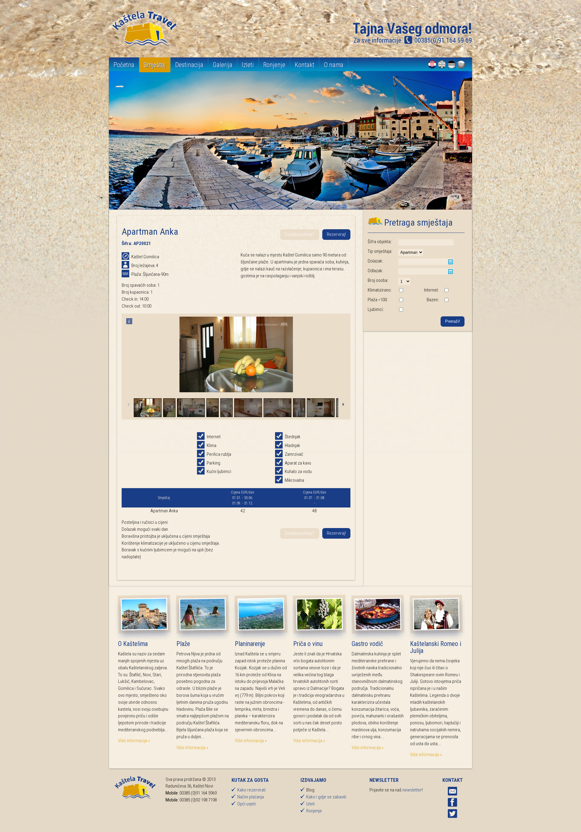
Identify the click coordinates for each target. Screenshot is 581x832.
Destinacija (189, 65)
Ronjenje (274, 65)
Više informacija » (134, 740)
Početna (123, 65)
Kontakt (304, 65)
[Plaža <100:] (401, 300)
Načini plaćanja (250, 797)
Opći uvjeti (246, 804)
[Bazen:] (446, 300)
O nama (333, 65)
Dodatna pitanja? (300, 234)
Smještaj (155, 65)
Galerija (222, 65)
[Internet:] (446, 290)
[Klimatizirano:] (401, 290)
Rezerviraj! (336, 234)
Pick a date (450, 261)
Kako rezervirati (251, 790)
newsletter (412, 790)
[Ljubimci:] (401, 310)
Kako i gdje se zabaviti (326, 797)
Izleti (248, 65)
